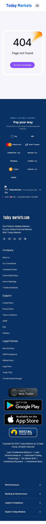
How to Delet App (9, 281)
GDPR (5, 321)
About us (6, 257)
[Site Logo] (19, 5)
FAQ (4, 327)
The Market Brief (28, 458)
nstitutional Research (14, 461)
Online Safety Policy (10, 275)
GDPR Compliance (10, 354)
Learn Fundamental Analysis (19, 452)
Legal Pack (7, 366)
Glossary (6, 333)
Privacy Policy (8, 309)
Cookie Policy (8, 303)
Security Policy (8, 348)
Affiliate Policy (8, 360)
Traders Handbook (10, 287)
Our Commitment (9, 263)
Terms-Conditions (10, 315)
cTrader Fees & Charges (12, 378)
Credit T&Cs (7, 372)
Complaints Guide (10, 269)
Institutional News (34, 461)
